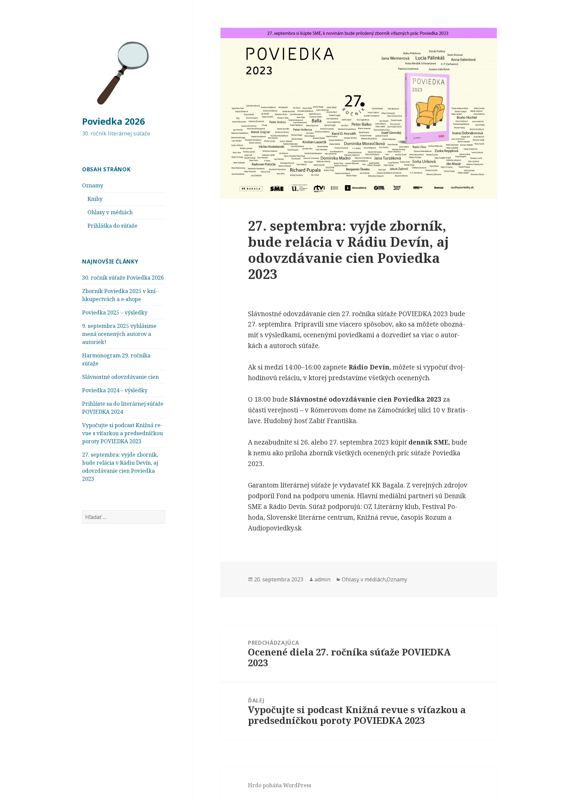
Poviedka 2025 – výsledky (114, 312)
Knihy (95, 199)
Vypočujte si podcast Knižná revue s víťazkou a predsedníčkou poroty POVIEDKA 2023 (122, 433)
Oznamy (92, 185)
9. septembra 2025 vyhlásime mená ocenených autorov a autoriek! (119, 334)
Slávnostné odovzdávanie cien (120, 377)
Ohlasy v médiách (110, 212)
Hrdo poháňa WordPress (279, 785)
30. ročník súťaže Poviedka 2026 (123, 277)
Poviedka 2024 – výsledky (114, 390)
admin (322, 579)
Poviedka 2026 (113, 121)
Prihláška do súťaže (112, 225)
